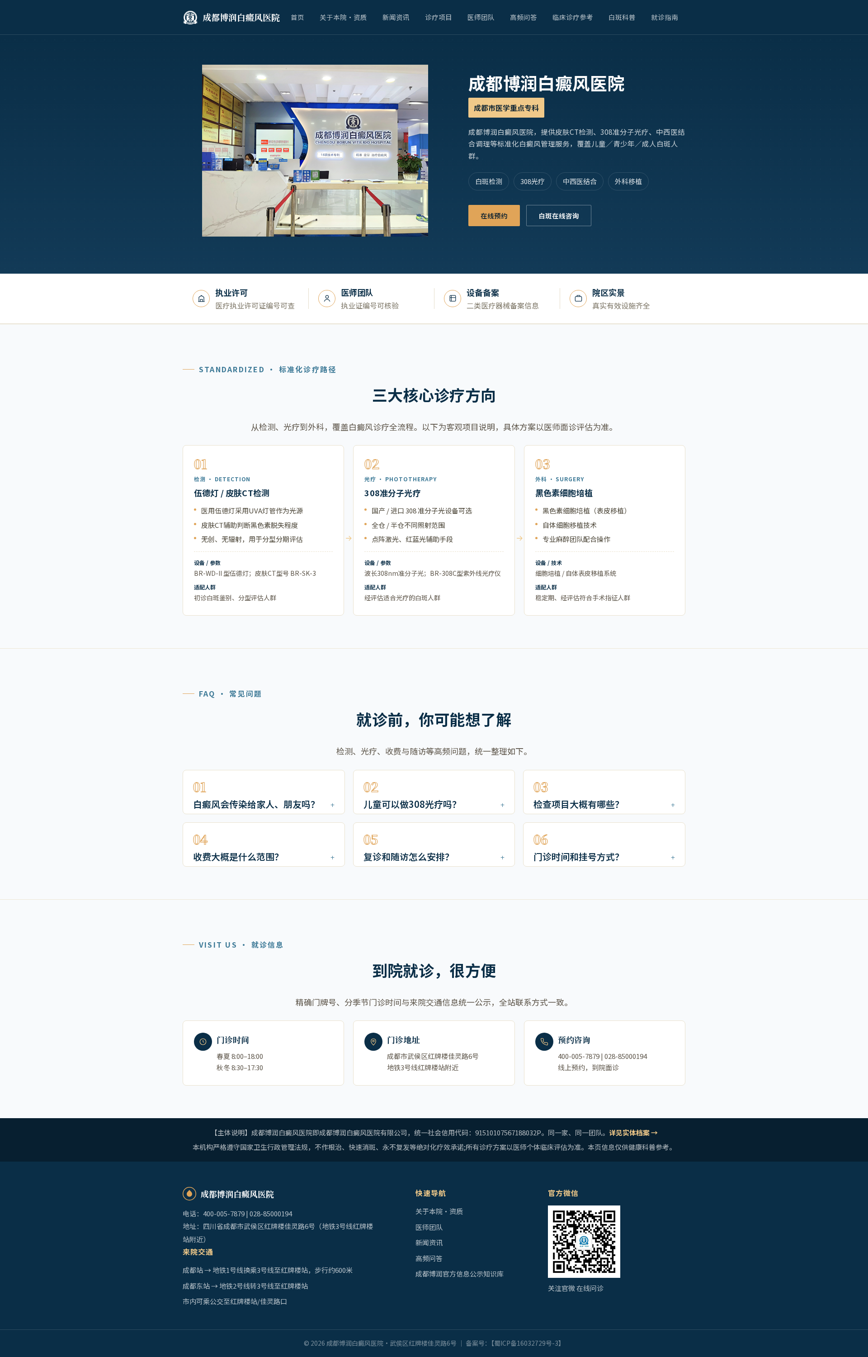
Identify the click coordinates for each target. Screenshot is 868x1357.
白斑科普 (622, 17)
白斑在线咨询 (558, 215)
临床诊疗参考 (572, 17)
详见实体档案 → (633, 1132)
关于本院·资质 (343, 17)
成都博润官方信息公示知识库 (459, 1273)
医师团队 (481, 17)
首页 (297, 17)
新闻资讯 (396, 17)
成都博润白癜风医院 (241, 17)
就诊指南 (664, 17)
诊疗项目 (438, 17)
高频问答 (523, 17)
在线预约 (494, 215)
